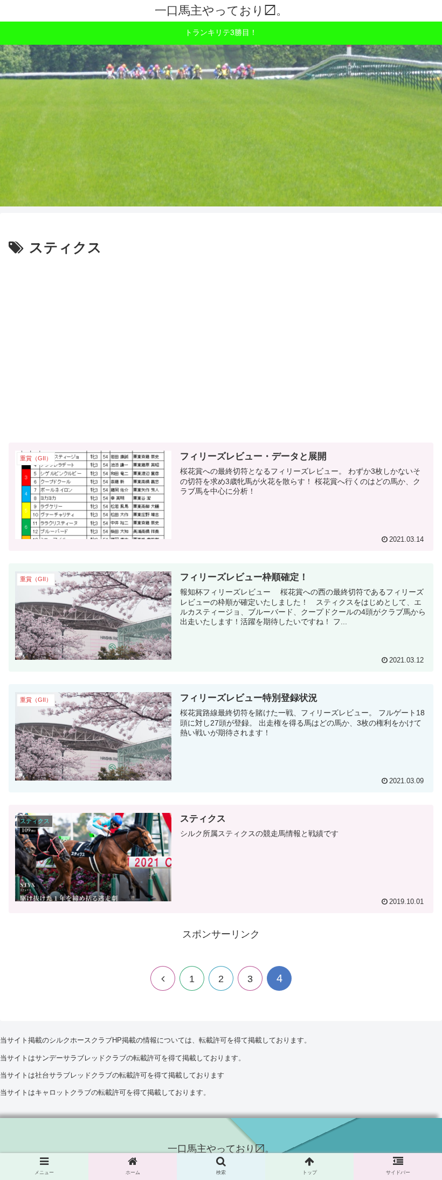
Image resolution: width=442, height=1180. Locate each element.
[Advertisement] (221, 349)
